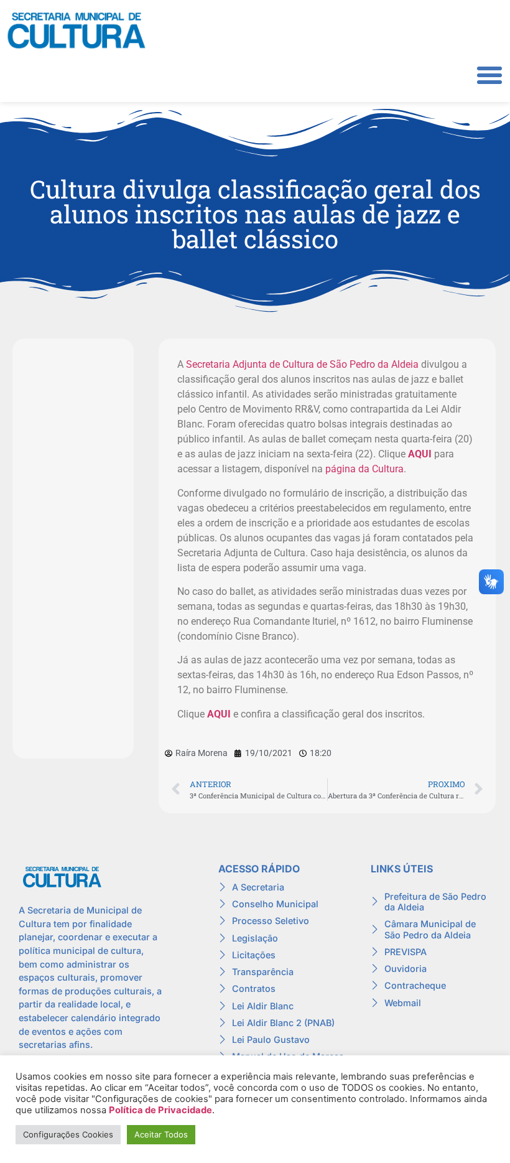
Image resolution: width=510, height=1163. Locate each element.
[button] (489, 75)
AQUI (420, 454)
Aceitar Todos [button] (161, 1134)
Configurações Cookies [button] (68, 1134)
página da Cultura (364, 469)
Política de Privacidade (160, 1110)
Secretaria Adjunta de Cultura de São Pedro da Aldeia (302, 364)
